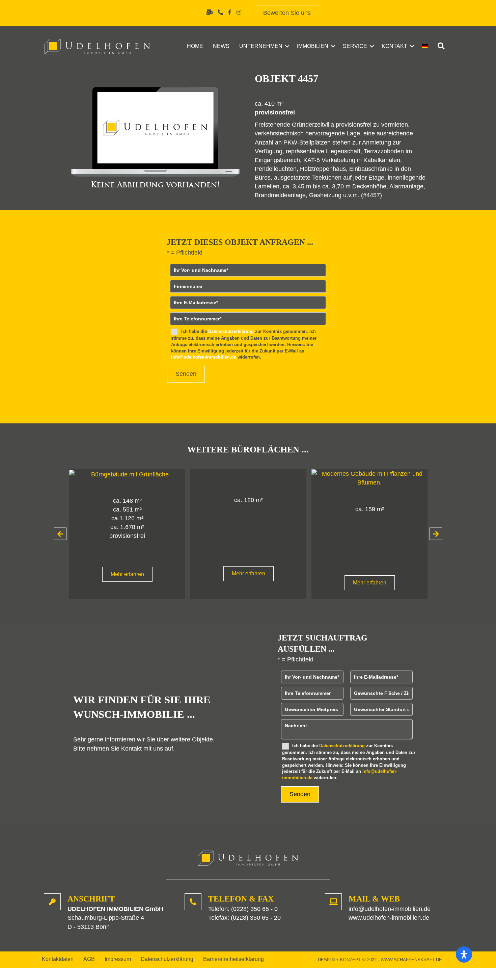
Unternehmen (260, 46)
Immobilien (312, 46)
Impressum (118, 959)
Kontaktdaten (58, 959)
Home (195, 46)
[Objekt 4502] (381, 477)
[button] (287, 46)
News (221, 46)
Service (355, 46)
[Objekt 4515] (260, 477)
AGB (89, 959)
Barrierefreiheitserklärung (233, 959)
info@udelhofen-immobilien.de (203, 357)
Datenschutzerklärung (231, 331)
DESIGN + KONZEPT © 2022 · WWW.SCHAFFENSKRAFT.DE (380, 959)
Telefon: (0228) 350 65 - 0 (243, 909)
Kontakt (394, 46)
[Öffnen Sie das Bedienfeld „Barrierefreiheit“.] (464, 954)
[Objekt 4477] (139, 473)
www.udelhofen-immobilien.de (389, 917)
